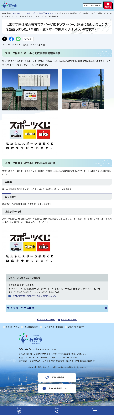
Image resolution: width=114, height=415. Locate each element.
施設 (52, 13)
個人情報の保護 (31, 327)
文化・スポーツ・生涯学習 (36, 13)
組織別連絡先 (58, 377)
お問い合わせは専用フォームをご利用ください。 (34, 296)
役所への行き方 (78, 354)
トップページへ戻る (69, 320)
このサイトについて (76, 327)
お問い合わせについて (59, 388)
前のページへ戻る (47, 320)
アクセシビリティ (12, 327)
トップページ (18, 13)
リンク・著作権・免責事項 (53, 327)
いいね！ (29, 39)
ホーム (19, 408)
